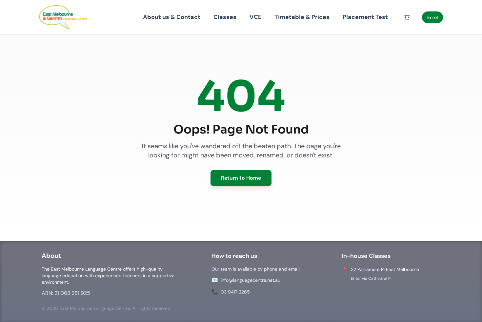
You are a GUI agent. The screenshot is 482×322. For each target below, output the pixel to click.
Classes (224, 17)
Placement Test (365, 17)
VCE (255, 17)
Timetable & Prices (302, 17)
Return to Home (241, 177)
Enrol (432, 17)
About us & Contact (171, 17)
